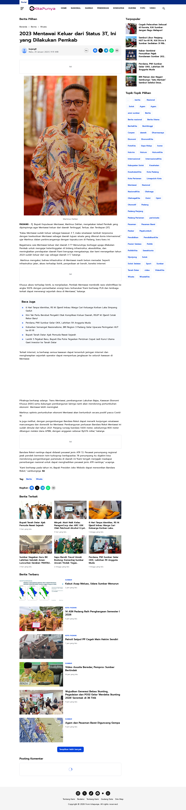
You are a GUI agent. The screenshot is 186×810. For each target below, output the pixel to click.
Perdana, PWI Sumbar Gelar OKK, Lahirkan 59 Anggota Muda (58, 322)
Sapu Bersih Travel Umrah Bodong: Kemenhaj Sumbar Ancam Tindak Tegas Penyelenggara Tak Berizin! (69, 560)
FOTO (142, 8)
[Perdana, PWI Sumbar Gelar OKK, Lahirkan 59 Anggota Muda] (105, 544)
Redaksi (80, 799)
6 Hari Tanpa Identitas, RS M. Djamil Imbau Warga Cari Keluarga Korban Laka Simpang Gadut (71, 309)
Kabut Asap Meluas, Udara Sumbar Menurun (92, 583)
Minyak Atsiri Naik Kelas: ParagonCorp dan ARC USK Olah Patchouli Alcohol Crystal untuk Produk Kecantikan (70, 525)
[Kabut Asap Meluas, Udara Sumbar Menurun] (41, 591)
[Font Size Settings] (86, 50)
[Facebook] (95, 50)
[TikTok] (91, 793)
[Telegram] (106, 50)
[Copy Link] (117, 50)
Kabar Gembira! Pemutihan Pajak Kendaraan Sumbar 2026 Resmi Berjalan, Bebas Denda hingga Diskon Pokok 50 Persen (152, 53)
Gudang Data (107, 799)
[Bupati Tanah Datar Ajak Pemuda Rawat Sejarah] (35, 510)
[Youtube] (103, 793)
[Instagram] (78, 793)
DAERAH (89, 8)
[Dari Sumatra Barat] (42, 8)
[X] (100, 50)
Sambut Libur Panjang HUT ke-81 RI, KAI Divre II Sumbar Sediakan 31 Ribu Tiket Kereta (152, 40)
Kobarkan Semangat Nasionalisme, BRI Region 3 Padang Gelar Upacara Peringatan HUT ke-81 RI (72, 329)
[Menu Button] (22, 8)
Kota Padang (71, 607)
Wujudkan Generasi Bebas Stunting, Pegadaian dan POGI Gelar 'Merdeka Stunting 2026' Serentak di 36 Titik (92, 694)
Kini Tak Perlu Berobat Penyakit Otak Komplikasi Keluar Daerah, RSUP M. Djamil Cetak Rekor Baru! (71, 317)
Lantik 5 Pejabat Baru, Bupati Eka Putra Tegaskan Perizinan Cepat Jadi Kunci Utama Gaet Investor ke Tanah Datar (70, 341)
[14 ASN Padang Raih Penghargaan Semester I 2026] (41, 618)
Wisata (39, 479)
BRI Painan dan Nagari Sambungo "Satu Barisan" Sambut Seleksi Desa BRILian (152, 80)
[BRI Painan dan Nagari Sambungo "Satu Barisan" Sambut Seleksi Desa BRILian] (131, 81)
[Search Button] (164, 8)
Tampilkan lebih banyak (70, 749)
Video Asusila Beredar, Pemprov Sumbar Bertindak (89, 669)
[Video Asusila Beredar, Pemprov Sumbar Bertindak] (41, 674)
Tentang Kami (69, 799)
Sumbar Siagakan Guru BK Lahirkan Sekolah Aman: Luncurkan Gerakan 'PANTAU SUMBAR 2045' (34, 560)
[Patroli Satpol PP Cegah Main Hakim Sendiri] (41, 646)
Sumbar (68, 580)
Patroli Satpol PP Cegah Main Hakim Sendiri (91, 639)
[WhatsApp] (111, 50)
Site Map (119, 799)
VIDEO (152, 8)
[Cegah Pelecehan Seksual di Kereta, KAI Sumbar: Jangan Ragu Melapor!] (131, 28)
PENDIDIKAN (103, 8)
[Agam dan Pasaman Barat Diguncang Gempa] (41, 730)
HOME (64, 8)
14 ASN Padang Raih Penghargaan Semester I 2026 (92, 613)
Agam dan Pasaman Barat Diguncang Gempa (92, 722)
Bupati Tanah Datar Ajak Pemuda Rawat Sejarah (51, 334)
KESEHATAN (118, 8)
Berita (29, 479)
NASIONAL (76, 8)
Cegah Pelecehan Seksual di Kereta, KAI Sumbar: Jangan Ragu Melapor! (153, 27)
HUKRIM (132, 8)
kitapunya (95, 804)
